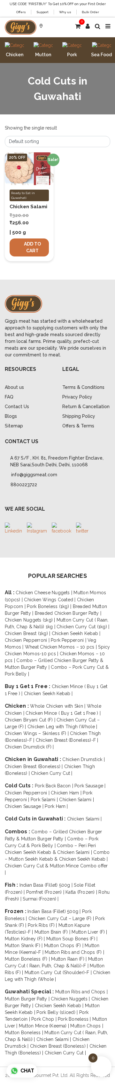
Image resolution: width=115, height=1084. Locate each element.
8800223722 (24, 484)
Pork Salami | (45, 799)
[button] (88, 26)
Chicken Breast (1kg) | (28, 633)
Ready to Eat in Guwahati (23, 195)
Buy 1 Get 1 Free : (28, 686)
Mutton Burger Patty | (28, 998)
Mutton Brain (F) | (53, 932)
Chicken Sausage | (25, 806)
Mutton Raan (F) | (69, 959)
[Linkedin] (13, 528)
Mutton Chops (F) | (64, 945)
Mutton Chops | (86, 1025)
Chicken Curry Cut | (52, 773)
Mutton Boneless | (24, 1032)
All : (10, 592)
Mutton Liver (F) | (89, 932)
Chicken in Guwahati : (33, 759)
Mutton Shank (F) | (24, 945)
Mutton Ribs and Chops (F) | (74, 952)
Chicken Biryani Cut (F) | (31, 719)
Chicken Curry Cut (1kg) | (83, 626)
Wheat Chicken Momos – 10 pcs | (61, 647)
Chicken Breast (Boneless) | (34, 766)
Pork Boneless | (75, 1019)
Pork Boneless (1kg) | (50, 606)
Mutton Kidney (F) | (25, 938)
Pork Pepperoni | (69, 640)
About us (14, 387)
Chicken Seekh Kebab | (76, 633)
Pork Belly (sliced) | (57, 1012)
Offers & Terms (78, 425)
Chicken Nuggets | (71, 998)
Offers (21, 12)
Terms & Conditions (83, 387)
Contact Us (17, 406)
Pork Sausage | (89, 785)
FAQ (9, 396)
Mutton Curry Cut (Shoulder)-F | (59, 972)
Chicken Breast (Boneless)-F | (67, 740)
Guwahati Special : (30, 992)
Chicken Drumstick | (83, 759)
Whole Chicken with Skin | (58, 706)
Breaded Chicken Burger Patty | (68, 613)
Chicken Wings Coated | (50, 599)
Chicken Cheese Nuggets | (44, 592)
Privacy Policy (77, 396)
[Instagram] (37, 528)
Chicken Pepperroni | (28, 640)
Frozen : (16, 911)
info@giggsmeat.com (34, 474)
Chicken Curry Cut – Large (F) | (62, 918)
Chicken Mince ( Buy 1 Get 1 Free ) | (63, 713)
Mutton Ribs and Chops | (81, 991)
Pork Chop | (44, 1019)
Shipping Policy (78, 416)
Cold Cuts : (20, 786)
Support (42, 12)
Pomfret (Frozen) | (46, 892)
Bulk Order (90, 12)
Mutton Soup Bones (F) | (72, 938)
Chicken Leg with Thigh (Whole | (62, 726)
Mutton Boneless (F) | (28, 959)
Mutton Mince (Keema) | (45, 1025)
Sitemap (14, 425)
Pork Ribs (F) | (43, 925)
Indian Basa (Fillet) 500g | (46, 885)
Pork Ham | (56, 806)
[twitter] (82, 528)
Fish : (12, 885)
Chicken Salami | (76, 799)
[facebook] (61, 528)
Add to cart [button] (32, 247)
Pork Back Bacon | (54, 785)
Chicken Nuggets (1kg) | (31, 620)
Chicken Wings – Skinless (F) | (37, 733)
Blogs (11, 416)
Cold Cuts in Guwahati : (36, 819)
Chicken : (17, 706)
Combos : (18, 832)
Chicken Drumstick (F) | (29, 746)
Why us (65, 12)
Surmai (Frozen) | (40, 898)
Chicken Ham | (67, 792)
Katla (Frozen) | (81, 892)
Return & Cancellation (86, 406)
